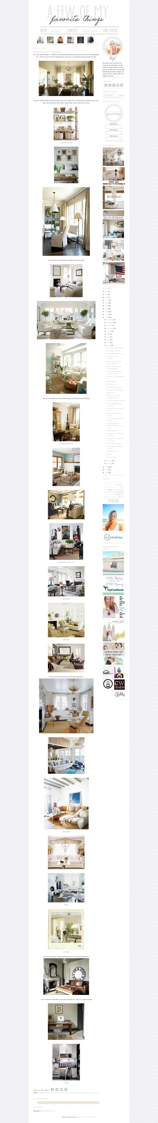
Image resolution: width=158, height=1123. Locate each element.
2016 (106, 303)
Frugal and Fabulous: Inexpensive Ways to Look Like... (114, 426)
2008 (106, 472)
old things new (108, 494)
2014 (106, 309)
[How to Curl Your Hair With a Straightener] (60, 40)
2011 (106, 317)
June (108, 337)
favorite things (109, 487)
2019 (106, 294)
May (108, 340)
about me (110, 482)
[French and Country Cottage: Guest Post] (50, 40)
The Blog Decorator (86, 1117)
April (108, 342)
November (110, 322)
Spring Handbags (111, 381)
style (90, 1092)
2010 (106, 467)
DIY (105, 482)
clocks (40, 1092)
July (108, 334)
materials (71, 1092)
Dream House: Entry (112, 430)
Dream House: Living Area (114, 387)
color (43, 1092)
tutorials (120, 496)
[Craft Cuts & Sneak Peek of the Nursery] (40, 40)
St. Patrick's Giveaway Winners (115, 400)
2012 (106, 314)
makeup (112, 492)
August (109, 331)
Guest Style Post (111, 451)
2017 (106, 300)
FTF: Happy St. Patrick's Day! (115, 390)
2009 (106, 470)
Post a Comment (38, 1107)
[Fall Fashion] (90, 40)
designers (57, 1092)
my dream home (79, 1092)
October (109, 325)
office (86, 1092)
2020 (106, 291)
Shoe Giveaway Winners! (113, 443)
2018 (106, 297)
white (93, 1092)
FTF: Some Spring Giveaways (115, 348)
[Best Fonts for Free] (80, 40)
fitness (110, 489)
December (110, 319)
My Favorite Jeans (111, 384)
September (110, 328)
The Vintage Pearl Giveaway (114, 353)
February (109, 460)
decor (52, 1092)
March (109, 345)
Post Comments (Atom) (48, 1111)
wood (97, 1092)
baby (115, 482)
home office (64, 1092)
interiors (106, 492)
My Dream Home (111, 457)
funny (114, 489)
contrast (48, 1092)
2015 (106, 306)
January (109, 463)
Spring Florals (110, 393)
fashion (119, 485)
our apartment (117, 494)
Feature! (108, 454)
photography (113, 496)
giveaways (120, 490)
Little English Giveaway (113, 351)
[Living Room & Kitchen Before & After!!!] (70, 40)
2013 (106, 311)
